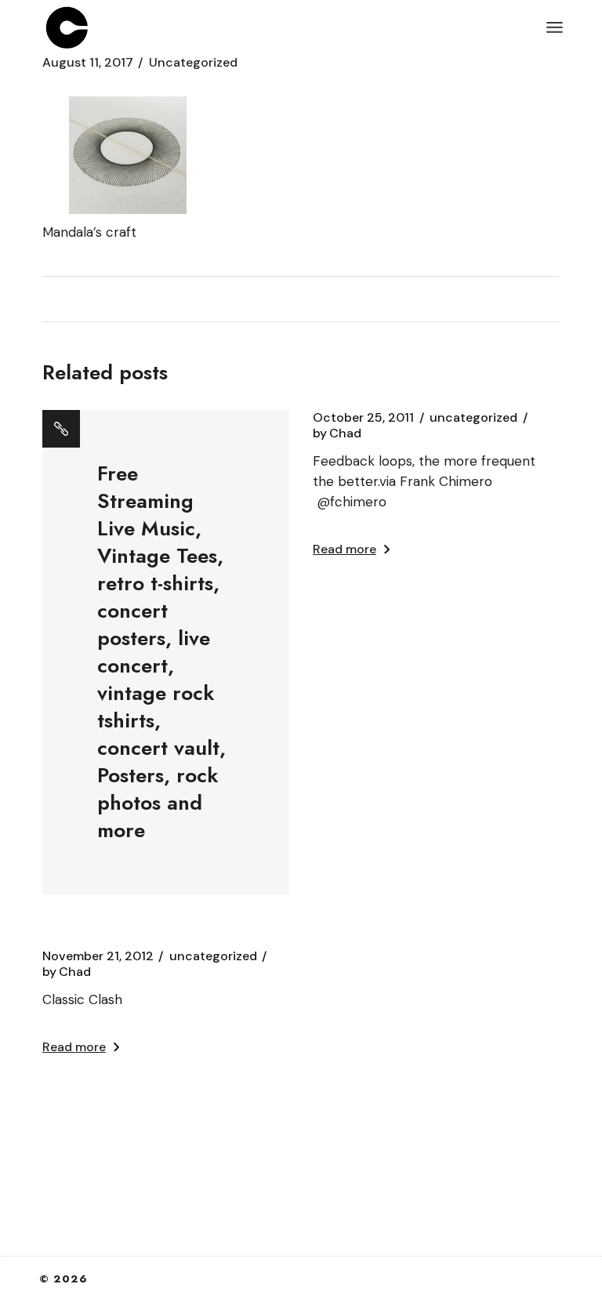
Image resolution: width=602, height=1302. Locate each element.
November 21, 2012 (98, 956)
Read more (344, 549)
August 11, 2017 (87, 63)
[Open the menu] (554, 27)
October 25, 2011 (363, 418)
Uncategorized (193, 63)
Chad (337, 433)
